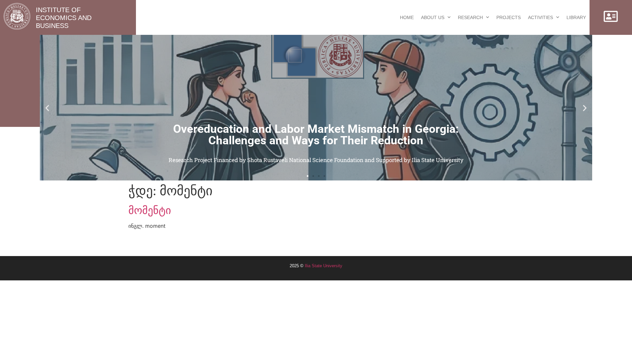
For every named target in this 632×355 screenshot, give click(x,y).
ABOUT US (432, 17)
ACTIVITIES (540, 17)
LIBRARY (576, 17)
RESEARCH (470, 17)
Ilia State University (323, 265)
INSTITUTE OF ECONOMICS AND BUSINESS (64, 17)
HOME (407, 17)
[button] (47, 108)
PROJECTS (508, 17)
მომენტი (149, 210)
